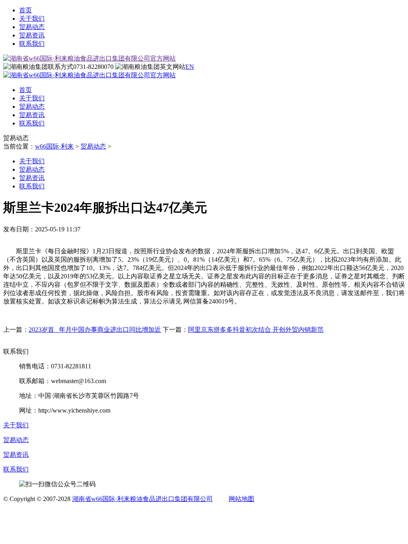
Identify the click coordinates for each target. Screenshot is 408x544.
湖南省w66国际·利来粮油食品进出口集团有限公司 (142, 498)
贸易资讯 (32, 35)
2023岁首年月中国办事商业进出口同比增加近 (95, 329)
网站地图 (241, 498)
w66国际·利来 (54, 146)
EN (189, 66)
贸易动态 (32, 26)
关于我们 (32, 18)
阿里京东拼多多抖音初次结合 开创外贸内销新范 (256, 329)
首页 (25, 10)
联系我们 (32, 43)
